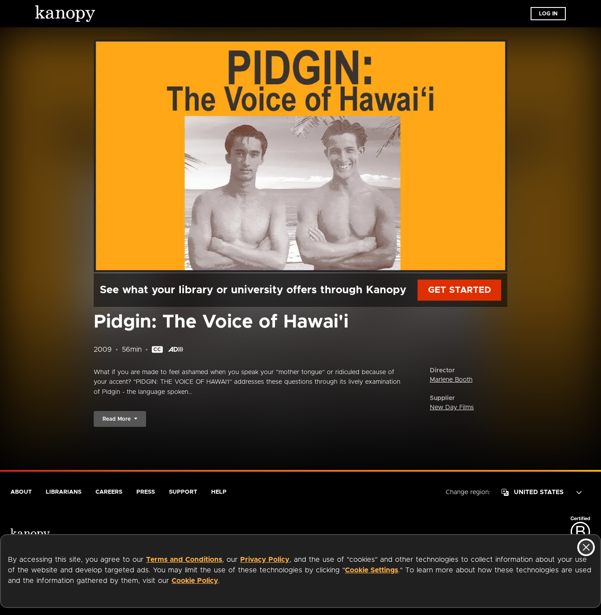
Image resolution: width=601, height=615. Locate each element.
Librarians (63, 492)
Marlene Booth (451, 380)
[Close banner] (586, 547)
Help (219, 492)
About (21, 492)
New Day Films (452, 407)
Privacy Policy (265, 559)
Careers (108, 492)
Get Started (459, 290)
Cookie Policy (195, 580)
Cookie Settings (371, 570)
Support (183, 492)
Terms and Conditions (184, 559)
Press (145, 492)
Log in (548, 13)
